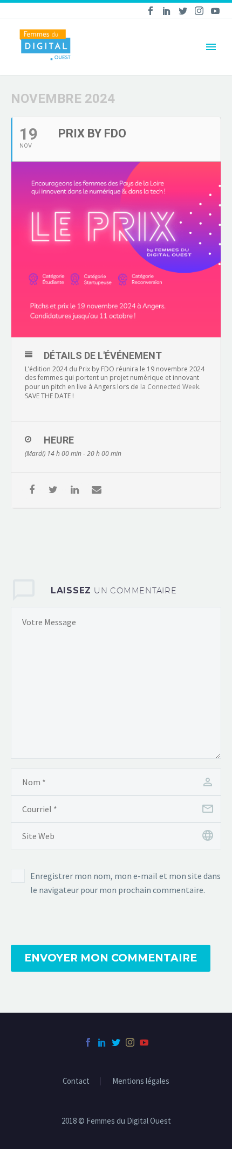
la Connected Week (169, 386)
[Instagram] (199, 10)
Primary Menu (211, 47)
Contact (76, 1081)
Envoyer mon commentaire (110, 958)
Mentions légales (140, 1081)
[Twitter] (183, 10)
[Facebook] (150, 10)
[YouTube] (215, 10)
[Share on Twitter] (53, 490)
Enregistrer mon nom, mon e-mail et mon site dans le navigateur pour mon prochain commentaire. (125, 882)
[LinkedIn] (167, 10)
